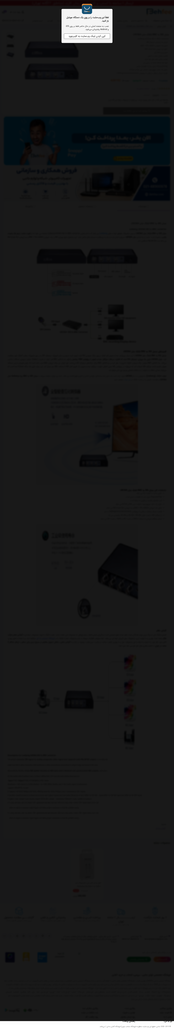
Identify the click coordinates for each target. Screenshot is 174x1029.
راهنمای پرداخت (128, 1021)
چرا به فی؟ (168, 1021)
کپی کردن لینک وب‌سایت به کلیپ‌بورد (87, 36)
